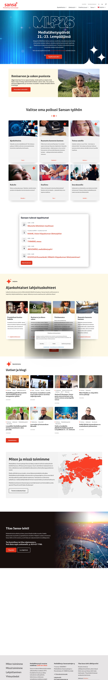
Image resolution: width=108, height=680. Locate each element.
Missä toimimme (14, 668)
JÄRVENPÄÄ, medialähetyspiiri (40, 249)
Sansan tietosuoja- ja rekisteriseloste (57, 347)
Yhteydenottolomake (61, 674)
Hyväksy (42, 343)
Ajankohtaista (61, 7)
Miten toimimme (14, 664)
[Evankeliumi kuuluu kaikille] (17, 307)
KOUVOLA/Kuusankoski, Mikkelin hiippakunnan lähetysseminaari (54, 257)
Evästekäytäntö (46, 347)
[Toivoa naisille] (84, 128)
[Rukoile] (23, 172)
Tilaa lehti (11, 550)
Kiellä (54, 343)
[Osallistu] (53, 172)
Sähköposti (83, 678)
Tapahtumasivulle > (54, 56)
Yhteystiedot (12, 676)
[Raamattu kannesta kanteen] (53, 128)
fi (98, 4)
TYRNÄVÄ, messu (34, 241)
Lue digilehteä (24, 550)
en (102, 4)
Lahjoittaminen (13, 672)
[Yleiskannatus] (64, 307)
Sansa (92, 7)
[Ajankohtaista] (23, 128)
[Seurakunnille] (84, 172)
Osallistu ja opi (82, 7)
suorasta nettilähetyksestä (58, 50)
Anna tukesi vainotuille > (21, 89)
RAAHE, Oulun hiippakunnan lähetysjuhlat (45, 234)
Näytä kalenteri (26, 263)
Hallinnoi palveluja (66, 343)
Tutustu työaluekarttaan (18, 490)
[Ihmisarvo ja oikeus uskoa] (40, 307)
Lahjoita (101, 7)
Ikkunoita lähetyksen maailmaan (41, 226)
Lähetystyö (72, 7)
